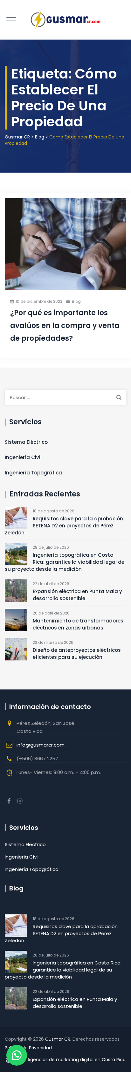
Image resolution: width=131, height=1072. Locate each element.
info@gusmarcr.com (41, 744)
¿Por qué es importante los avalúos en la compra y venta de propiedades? (65, 325)
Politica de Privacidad (28, 1048)
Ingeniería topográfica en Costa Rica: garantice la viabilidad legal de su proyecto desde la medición (64, 562)
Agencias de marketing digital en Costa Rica (76, 1059)
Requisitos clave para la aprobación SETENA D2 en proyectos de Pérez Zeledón (64, 525)
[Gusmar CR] (65, 20)
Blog (76, 301)
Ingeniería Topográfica (33, 472)
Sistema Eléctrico (26, 442)
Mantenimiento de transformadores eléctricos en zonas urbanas (78, 624)
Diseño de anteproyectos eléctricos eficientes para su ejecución (77, 653)
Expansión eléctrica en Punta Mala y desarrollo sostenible (77, 595)
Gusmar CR (57, 1039)
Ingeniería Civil (23, 457)
